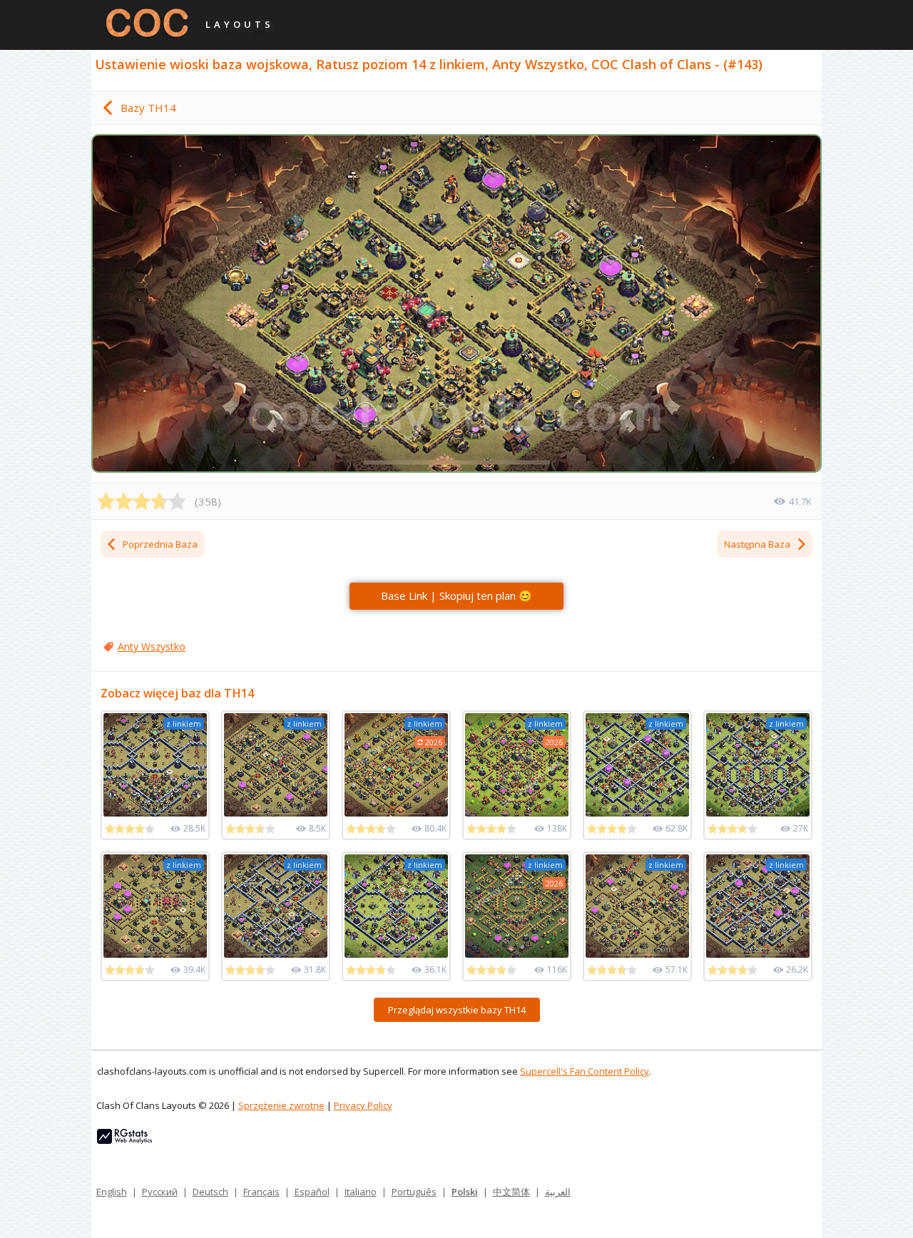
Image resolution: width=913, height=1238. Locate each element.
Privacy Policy (363, 1105)
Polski (465, 1191)
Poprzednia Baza (160, 544)
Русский (160, 1191)
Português (414, 1191)
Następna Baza (757, 544)
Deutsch (210, 1191)
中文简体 (511, 1191)
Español (312, 1191)
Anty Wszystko (151, 646)
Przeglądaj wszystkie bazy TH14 (457, 1009)
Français (261, 1191)
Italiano (361, 1191)
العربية (558, 1191)
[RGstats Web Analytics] (124, 1140)
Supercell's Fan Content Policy (584, 1071)
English (111, 1191)
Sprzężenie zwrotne (281, 1105)
